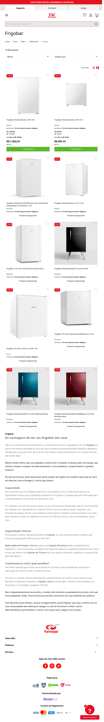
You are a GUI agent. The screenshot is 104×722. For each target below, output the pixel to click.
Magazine (20, 8)
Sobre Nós (10, 638)
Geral (15, 41)
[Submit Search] (96, 24)
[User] (90, 15)
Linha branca (33, 41)
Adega (83, 8)
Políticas (9, 645)
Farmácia (52, 8)
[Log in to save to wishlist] (47, 75)
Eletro (23, 41)
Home (7, 42)
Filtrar (10, 56)
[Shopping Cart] (97, 15)
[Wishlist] (84, 15)
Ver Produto (28, 149)
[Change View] (94, 67)
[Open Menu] (6, 15)
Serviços (9, 652)
